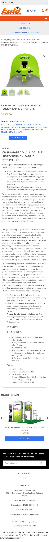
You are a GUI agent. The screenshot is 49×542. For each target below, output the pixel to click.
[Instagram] (31, 10)
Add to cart (18, 138)
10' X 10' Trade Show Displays (27, 125)
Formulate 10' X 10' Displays (14, 127)
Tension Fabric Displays (31, 130)
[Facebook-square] (28, 10)
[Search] (46, 2)
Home (3, 40)
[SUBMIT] (37, 463)
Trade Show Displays (11, 132)
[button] (46, 18)
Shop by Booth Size (15, 40)
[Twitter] (35, 10)
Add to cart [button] (25, 439)
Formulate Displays (37, 127)
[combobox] (22, 2)
